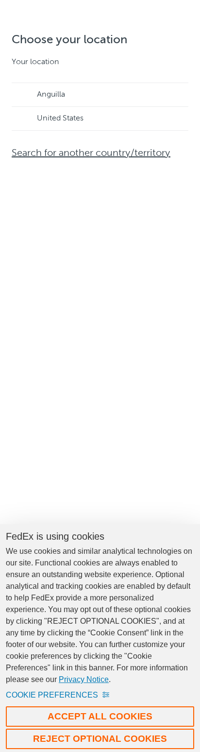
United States (60, 118)
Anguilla (51, 95)
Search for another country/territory (91, 153)
